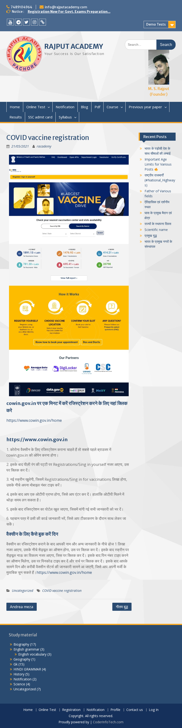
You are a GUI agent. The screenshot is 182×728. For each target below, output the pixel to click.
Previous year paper (145, 106)
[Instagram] (34, 22)
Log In (154, 709)
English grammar (26, 649)
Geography (22, 659)
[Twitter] (26, 22)
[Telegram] (18, 22)
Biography (21, 644)
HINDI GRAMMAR (27, 669)
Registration (71, 709)
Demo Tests (156, 24)
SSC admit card (40, 117)
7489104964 (21, 7)
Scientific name (156, 229)
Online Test (35, 106)
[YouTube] (10, 22)
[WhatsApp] (42, 22)
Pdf (97, 106)
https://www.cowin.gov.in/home (34, 420)
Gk (16, 664)
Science (19, 684)
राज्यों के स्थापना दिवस (158, 223)
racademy (44, 146)
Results (15, 117)
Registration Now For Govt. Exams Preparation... (69, 11)
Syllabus (65, 117)
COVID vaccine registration (62, 590)
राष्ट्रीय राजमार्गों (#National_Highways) (160, 180)
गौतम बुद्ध (122, 606)
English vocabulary (32, 654)
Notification (65, 106)
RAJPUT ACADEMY (73, 46)
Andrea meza (21, 606)
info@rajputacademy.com (66, 7)
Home (15, 106)
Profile (115, 709)
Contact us (134, 709)
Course (112, 106)
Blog (84, 106)
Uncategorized (22, 590)
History (19, 674)
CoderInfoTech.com (108, 722)
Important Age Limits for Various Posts (158, 164)
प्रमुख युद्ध (151, 235)
